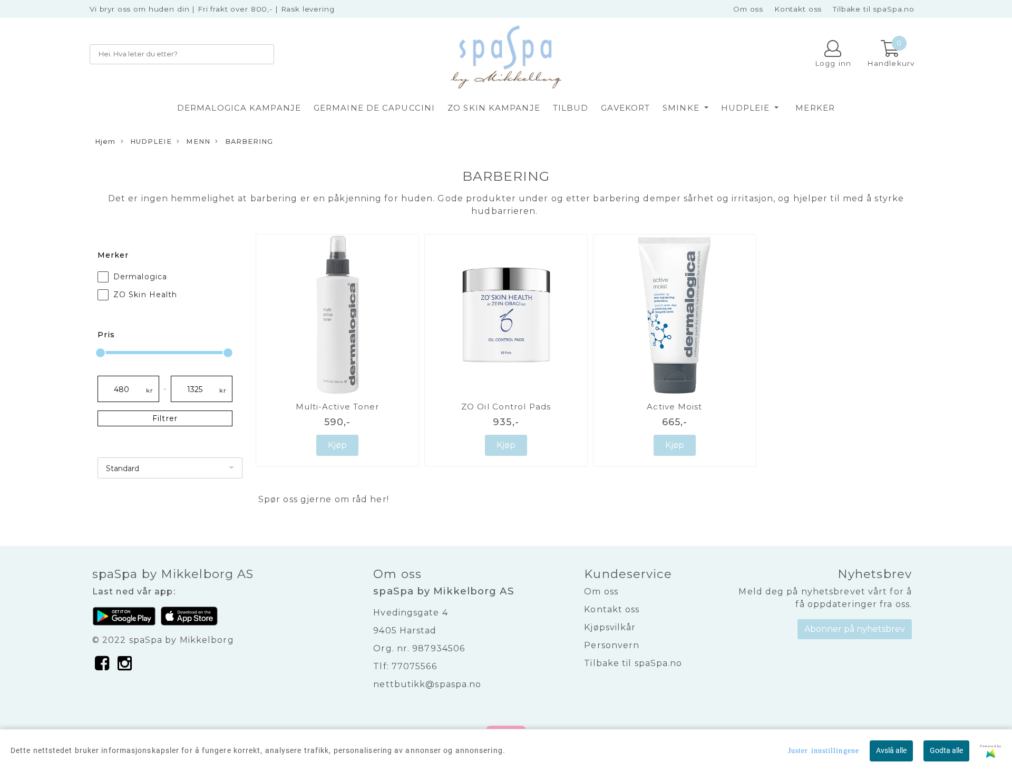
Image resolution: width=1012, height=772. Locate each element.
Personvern (611, 645)
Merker (815, 108)
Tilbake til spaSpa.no (873, 9)
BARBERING (248, 141)
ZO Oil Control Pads (506, 407)
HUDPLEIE (747, 108)
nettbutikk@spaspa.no (427, 684)
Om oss (748, 9)
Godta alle (946, 750)
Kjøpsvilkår (610, 627)
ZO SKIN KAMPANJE (493, 108)
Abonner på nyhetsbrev (854, 629)
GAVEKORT (625, 108)
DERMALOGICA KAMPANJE (239, 108)
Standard (122, 468)
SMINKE (682, 108)
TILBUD (571, 108)
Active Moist (674, 407)
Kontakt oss (798, 9)
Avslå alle (891, 750)
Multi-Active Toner (338, 407)
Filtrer (165, 418)
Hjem (105, 141)
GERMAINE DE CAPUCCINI (374, 108)
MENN (197, 141)
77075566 (414, 666)
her (378, 499)
